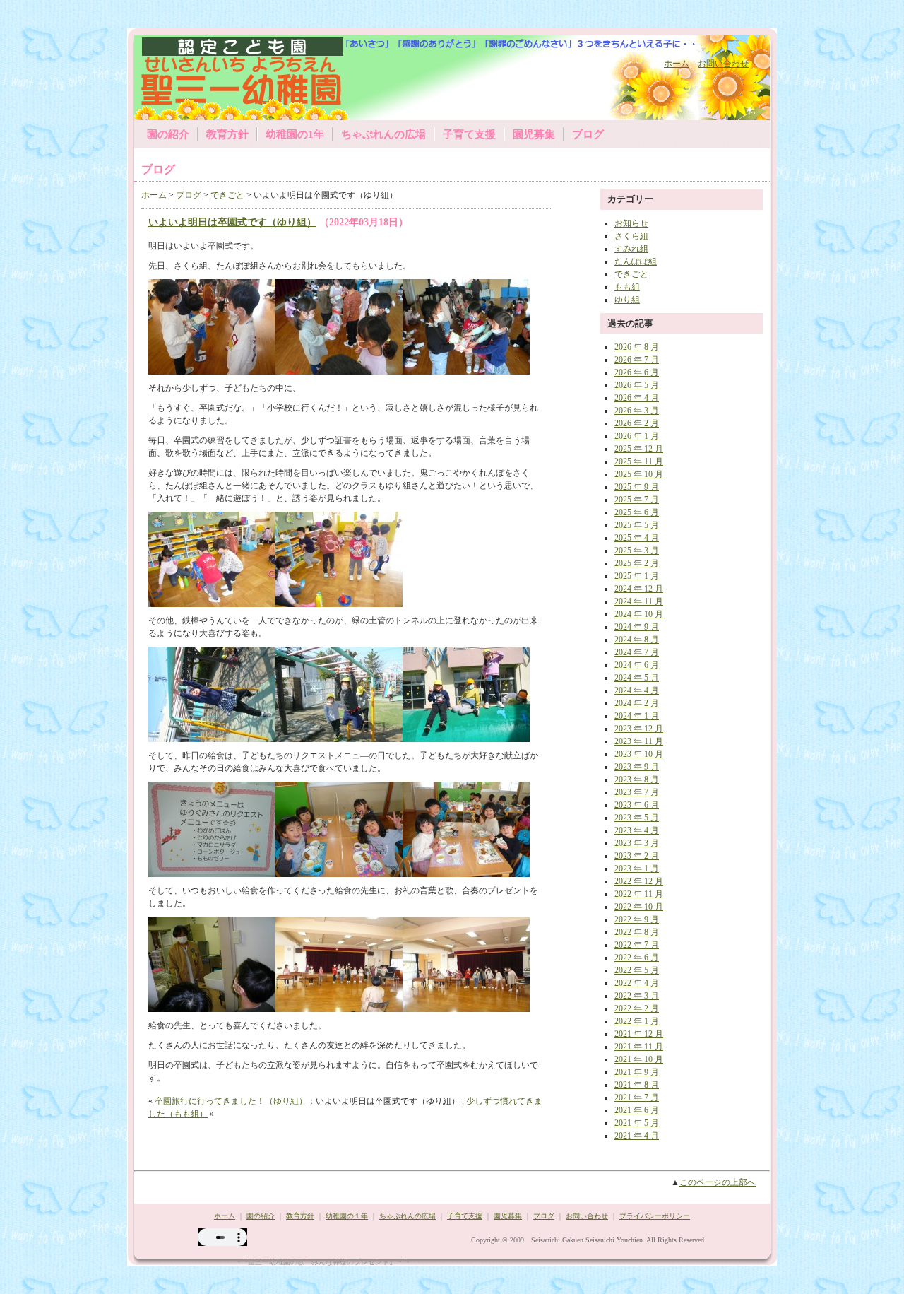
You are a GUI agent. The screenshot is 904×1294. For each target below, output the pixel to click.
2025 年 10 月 (638, 474)
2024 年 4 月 (636, 690)
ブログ (588, 134)
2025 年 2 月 (636, 563)
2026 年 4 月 (636, 398)
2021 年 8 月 (636, 1085)
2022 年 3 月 (636, 996)
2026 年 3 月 (636, 411)
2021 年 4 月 (636, 1136)
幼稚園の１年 (347, 1216)
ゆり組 (627, 300)
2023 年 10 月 (638, 754)
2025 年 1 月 (636, 576)
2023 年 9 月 (636, 767)
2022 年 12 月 (638, 881)
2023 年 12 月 (638, 729)
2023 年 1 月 (636, 869)
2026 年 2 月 (636, 423)
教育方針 (227, 134)
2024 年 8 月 (636, 640)
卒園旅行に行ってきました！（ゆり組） (231, 1101)
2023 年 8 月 (636, 779)
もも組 (627, 287)
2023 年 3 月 (636, 843)
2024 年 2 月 (636, 703)
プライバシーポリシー (654, 1216)
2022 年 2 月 (636, 1008)
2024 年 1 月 (636, 716)
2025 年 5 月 (636, 525)
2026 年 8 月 (636, 347)
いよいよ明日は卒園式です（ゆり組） (232, 222)
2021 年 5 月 (636, 1123)
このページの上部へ (717, 1182)
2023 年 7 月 (636, 792)
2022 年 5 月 (636, 970)
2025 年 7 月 (636, 500)
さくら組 (631, 236)
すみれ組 (631, 249)
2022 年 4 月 (636, 983)
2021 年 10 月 (638, 1059)
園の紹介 (168, 134)
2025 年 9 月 (636, 487)
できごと (227, 195)
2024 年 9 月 (636, 627)
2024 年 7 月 (636, 652)
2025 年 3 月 (636, 550)
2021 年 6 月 (636, 1110)
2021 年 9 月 (636, 1072)
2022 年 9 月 (636, 919)
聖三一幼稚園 (228, 76)
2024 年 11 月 (638, 601)
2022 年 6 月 (636, 958)
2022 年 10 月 (638, 907)
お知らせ (631, 223)
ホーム (676, 64)
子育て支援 (469, 134)
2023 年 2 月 (636, 856)
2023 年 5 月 (636, 818)
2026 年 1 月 (636, 436)
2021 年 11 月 (638, 1047)
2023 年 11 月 (638, 741)
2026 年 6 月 (636, 372)
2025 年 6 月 (636, 512)
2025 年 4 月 (636, 538)
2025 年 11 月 (638, 461)
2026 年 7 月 (636, 360)
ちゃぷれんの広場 (383, 134)
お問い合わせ (723, 64)
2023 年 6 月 (636, 805)
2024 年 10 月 (638, 614)
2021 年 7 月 (636, 1097)
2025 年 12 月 (638, 449)
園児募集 (534, 134)
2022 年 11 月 (638, 894)
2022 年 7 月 (636, 945)
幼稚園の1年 (295, 134)
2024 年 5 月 (636, 678)
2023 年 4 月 (636, 830)
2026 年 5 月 (636, 385)
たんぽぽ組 (635, 261)
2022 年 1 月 (636, 1021)
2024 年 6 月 (636, 665)
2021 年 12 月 (638, 1034)
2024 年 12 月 (638, 589)
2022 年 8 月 (636, 932)
